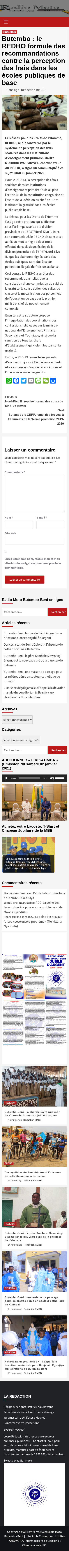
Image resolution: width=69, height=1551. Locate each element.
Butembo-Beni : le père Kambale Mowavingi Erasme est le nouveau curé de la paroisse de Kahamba (33, 660)
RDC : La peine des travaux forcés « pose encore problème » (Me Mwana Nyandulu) (33, 907)
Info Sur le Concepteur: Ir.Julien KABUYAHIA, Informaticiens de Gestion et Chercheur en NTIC (36, 1540)
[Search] (63, 22)
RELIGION (10, 1103)
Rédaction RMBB (33, 90)
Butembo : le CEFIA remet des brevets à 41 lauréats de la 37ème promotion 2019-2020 (36, 417)
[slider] (60, 777)
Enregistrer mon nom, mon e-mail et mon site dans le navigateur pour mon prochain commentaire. (33, 563)
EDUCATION (9, 32)
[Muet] (52, 778)
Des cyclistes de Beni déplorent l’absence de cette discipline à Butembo (33, 646)
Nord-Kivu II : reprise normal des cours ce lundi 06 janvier (34, 401)
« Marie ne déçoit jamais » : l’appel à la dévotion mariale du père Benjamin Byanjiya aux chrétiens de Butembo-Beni (34, 692)
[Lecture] (6, 778)
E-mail (41, 517)
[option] (28, 855)
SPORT (8, 1163)
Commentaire (15, 472)
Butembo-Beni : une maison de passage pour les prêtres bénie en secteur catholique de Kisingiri (33, 676)
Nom (9, 517)
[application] (34, 778)
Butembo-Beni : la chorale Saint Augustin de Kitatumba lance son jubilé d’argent (33, 635)
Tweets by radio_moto (18, 1460)
